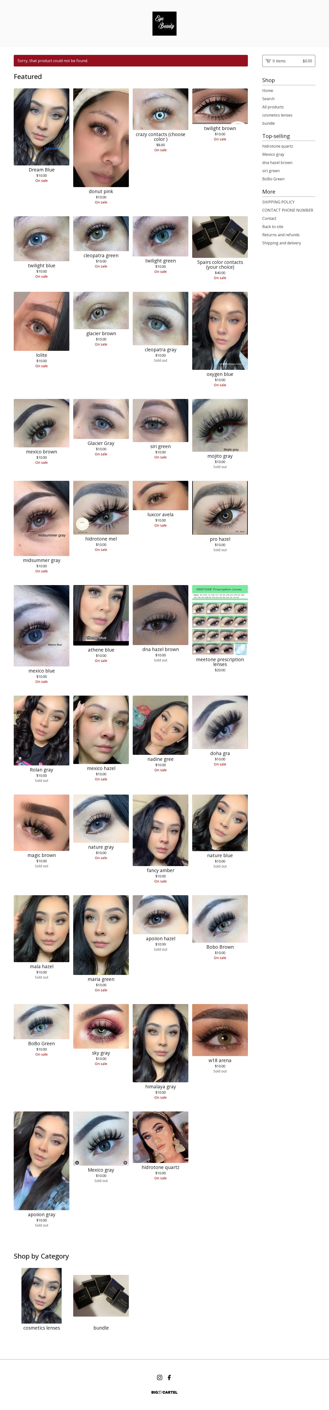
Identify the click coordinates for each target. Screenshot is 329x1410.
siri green (271, 170)
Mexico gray (273, 154)
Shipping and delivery (281, 243)
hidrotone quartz (277, 146)
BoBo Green (273, 179)
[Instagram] (159, 1377)
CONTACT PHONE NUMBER (287, 210)
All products (273, 107)
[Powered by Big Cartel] (164, 1392)
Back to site (272, 226)
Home (267, 90)
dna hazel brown (277, 162)
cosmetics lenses (277, 115)
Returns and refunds (281, 234)
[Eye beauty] (164, 24)
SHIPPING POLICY (278, 202)
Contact (269, 218)
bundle (268, 123)
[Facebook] (169, 1377)
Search (268, 98)
